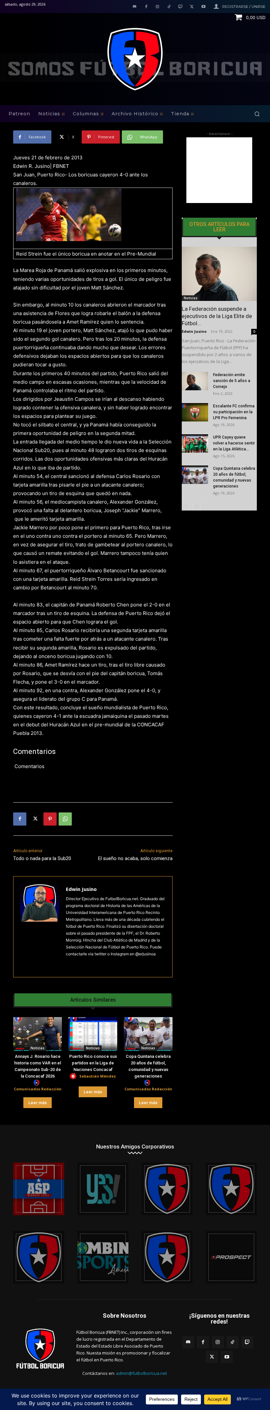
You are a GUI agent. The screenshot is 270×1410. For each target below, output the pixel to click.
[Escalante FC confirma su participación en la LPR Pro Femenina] (195, 412)
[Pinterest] (50, 819)
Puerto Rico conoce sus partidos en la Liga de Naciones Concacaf (93, 1063)
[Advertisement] (219, 170)
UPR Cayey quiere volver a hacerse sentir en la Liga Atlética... (234, 443)
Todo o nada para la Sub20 (42, 858)
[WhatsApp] (65, 819)
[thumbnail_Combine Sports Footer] (102, 1257)
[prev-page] (186, 506)
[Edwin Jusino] (39, 926)
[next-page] (196, 506)
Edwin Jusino (81, 889)
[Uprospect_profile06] (231, 1257)
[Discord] (134, 7)
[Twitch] (180, 7)
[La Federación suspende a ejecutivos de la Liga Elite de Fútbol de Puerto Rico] (219, 274)
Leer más (37, 1102)
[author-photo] (37, 1083)
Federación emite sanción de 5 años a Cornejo (231, 381)
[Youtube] (203, 7)
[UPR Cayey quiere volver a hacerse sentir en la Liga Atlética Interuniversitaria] (195, 443)
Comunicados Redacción (38, 1088)
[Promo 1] (38, 1189)
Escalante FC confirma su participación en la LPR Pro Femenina (234, 412)
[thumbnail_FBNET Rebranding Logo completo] (167, 1189)
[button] (257, 113)
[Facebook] (146, 7)
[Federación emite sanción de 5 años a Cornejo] (195, 381)
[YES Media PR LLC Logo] (102, 1189)
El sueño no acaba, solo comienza (135, 858)
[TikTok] (169, 7)
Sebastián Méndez (97, 1076)
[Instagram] (157, 7)
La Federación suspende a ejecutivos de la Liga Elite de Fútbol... (217, 316)
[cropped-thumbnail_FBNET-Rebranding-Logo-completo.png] (231, 1189)
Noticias (37, 1048)
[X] (192, 7)
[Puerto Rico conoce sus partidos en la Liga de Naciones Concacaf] (92, 1034)
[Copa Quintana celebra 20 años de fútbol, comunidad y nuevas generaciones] (148, 1034)
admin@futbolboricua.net (141, 1373)
